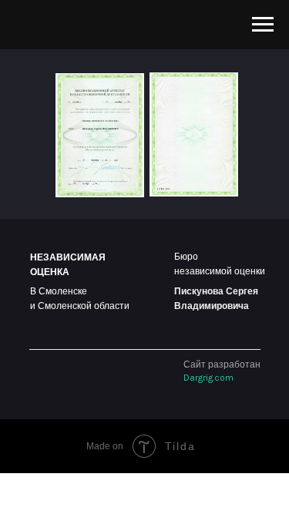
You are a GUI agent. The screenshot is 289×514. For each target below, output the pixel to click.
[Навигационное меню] (263, 24)
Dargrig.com (208, 377)
